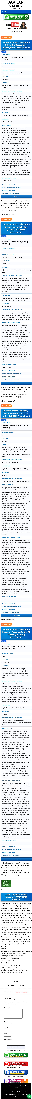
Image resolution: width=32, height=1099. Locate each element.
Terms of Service (20, 1085)
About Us (5, 1085)
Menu (5, 11)
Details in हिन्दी (7, 37)
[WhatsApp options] (29, 1096)
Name (6, 1022)
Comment (7, 1008)
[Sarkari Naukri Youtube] (16, 25)
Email (6, 1027)
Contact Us (12, 1085)
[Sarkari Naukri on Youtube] (16, 1063)
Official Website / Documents (11, 187)
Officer (26, 992)
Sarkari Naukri (16, 4)
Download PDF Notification (10, 193)
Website (6, 1033)
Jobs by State (20, 992)
